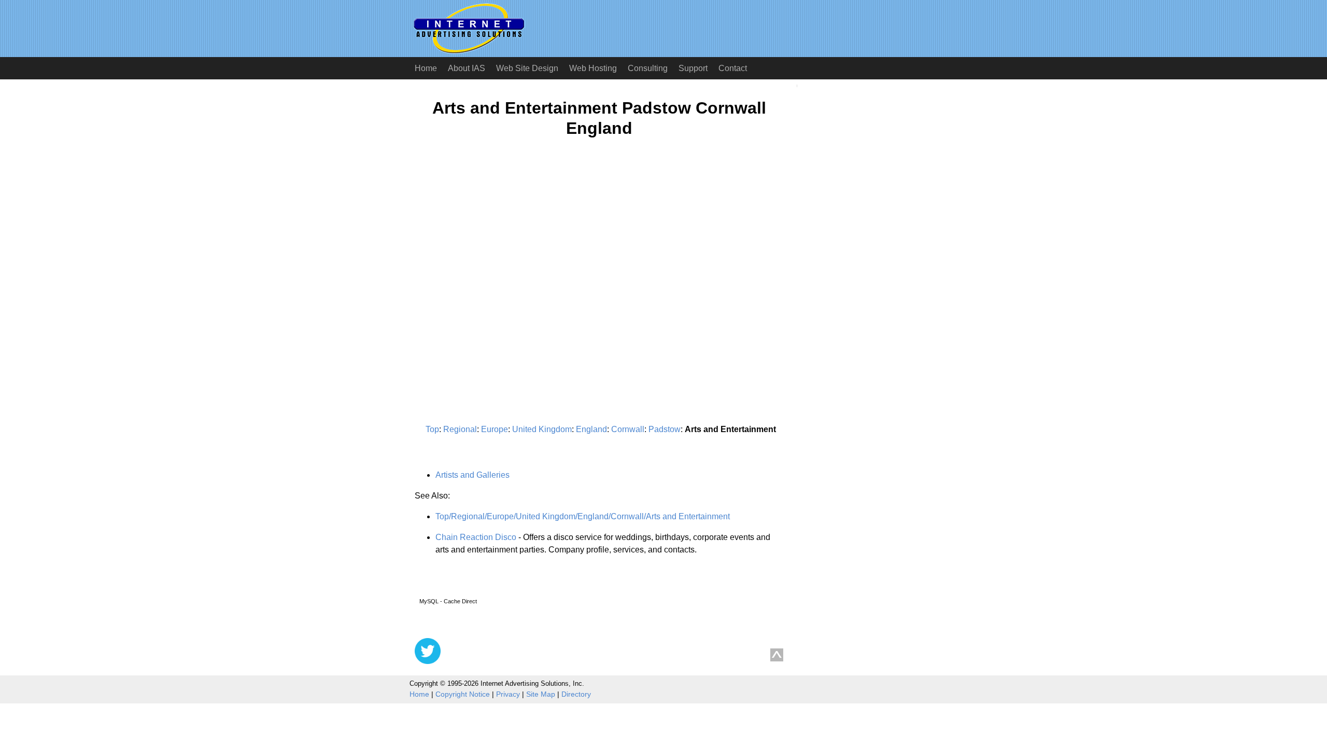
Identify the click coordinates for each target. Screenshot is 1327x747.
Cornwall (627, 429)
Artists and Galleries (472, 475)
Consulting (648, 68)
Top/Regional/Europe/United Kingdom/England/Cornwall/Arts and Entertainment (582, 516)
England (591, 429)
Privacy (508, 694)
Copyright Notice (462, 694)
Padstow (664, 429)
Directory (576, 694)
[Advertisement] (502, 247)
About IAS (466, 68)
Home (426, 68)
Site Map (540, 694)
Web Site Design (527, 68)
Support (693, 68)
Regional (460, 429)
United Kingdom (542, 429)
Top (432, 429)
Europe (494, 429)
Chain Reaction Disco (475, 537)
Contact (732, 68)
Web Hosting (593, 68)
